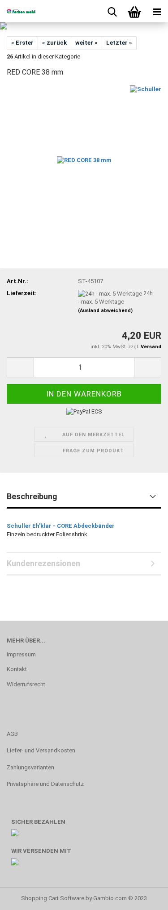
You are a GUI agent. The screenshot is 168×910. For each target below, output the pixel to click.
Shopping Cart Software (52, 898)
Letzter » (119, 42)
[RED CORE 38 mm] (84, 152)
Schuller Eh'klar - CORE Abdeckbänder (61, 525)
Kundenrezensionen (43, 563)
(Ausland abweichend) (105, 310)
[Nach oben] (143, 896)
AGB (12, 734)
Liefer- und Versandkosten (41, 750)
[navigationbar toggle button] (157, 11)
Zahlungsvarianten (30, 767)
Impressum (21, 654)
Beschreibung (32, 496)
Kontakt (17, 669)
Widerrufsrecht (26, 684)
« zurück (54, 42)
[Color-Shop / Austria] (18, 11)
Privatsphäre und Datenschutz (45, 784)
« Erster (22, 42)
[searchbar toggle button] (112, 11)
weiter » (86, 42)
